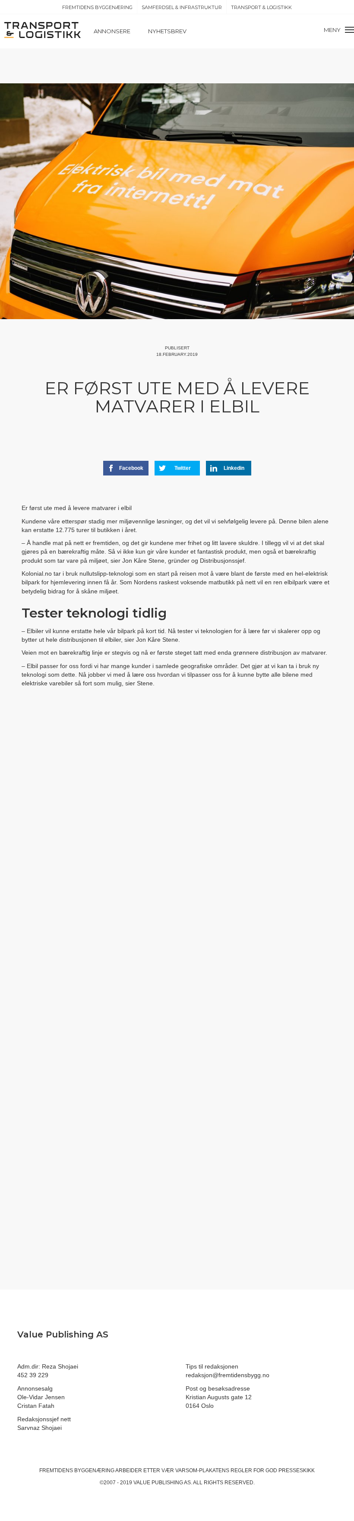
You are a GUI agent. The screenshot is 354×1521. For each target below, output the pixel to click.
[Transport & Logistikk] (42, 29)
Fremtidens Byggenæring (97, 7)
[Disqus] (177, 852)
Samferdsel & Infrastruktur (182, 7)
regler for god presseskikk (273, 1470)
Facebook (131, 468)
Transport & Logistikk (261, 7)
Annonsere (112, 31)
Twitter (182, 468)
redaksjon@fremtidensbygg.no (227, 1375)
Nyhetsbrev (167, 31)
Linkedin (234, 468)
